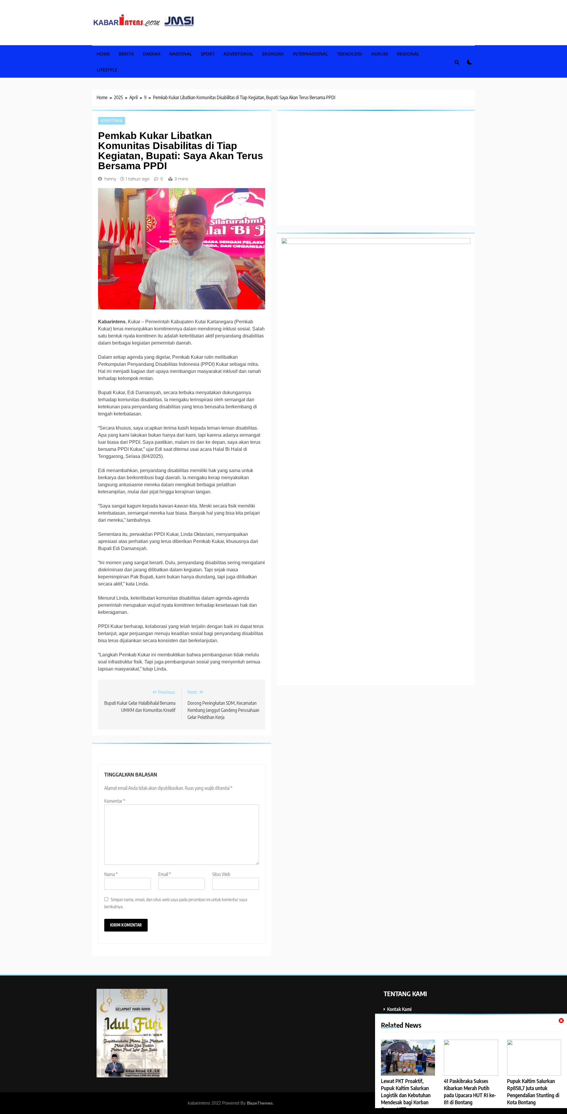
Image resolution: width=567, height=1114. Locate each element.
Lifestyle (107, 70)
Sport (208, 54)
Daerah (151, 54)
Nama (111, 874)
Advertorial (238, 54)
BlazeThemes (260, 1103)
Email (164, 874)
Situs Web (221, 874)
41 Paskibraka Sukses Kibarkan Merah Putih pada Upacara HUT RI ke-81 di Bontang (470, 1091)
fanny (110, 179)
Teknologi (349, 54)
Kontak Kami (399, 1009)
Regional (408, 54)
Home (103, 54)
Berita (126, 54)
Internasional (310, 54)
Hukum (379, 54)
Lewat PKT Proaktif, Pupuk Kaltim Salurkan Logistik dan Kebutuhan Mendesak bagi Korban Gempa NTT (406, 1095)
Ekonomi (273, 54)
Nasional (180, 54)
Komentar (114, 801)
